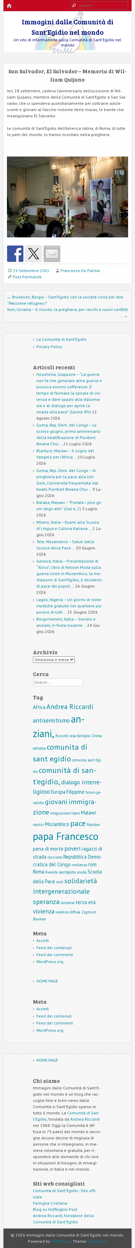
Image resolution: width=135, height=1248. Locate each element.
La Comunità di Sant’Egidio (61, 339)
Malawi (88, 812)
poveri (72, 848)
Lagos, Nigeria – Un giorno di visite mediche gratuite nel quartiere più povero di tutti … (68, 606)
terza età (85, 902)
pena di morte (48, 848)
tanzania (67, 902)
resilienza (79, 864)
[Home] (9, 6)
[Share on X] (33, 253)
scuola (82, 872)
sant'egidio (67, 872)
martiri (38, 824)
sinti (59, 881)
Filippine (75, 792)
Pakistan (93, 824)
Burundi (62, 735)
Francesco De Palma (80, 270)
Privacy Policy (49, 346)
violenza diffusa (67, 912)
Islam (75, 813)
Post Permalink (27, 276)
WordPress (61, 1241)
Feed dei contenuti (54, 947)
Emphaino (96, 1241)
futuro (90, 792)
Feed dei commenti (54, 954)
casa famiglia (80, 735)
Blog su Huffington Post (55, 1209)
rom (92, 864)
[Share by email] (52, 253)
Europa (58, 792)
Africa (39, 707)
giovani (56, 801)
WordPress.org (49, 961)
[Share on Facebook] (15, 253)
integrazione (60, 813)
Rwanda (51, 872)
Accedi (42, 940)
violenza (43, 911)
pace (78, 823)
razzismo (54, 857)
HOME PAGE (47, 981)
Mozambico (57, 824)
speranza (46, 901)
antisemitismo (51, 720)
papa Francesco (65, 836)
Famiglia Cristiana (50, 1203)
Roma (38, 871)
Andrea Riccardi (69, 706)
